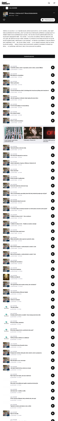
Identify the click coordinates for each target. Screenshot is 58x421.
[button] (49, 3)
